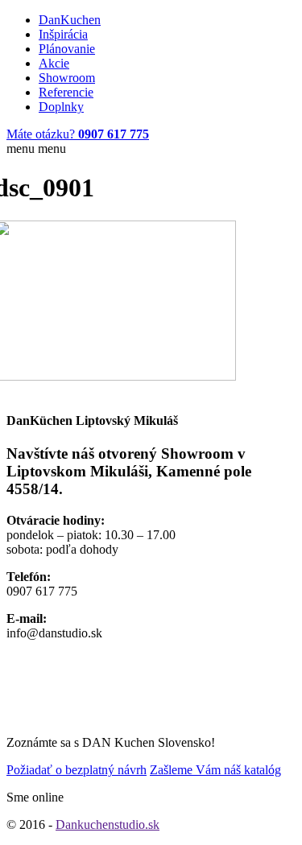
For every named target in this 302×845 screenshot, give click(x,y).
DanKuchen (70, 20)
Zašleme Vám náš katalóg (215, 770)
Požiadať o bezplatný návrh (76, 770)
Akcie (54, 63)
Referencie (66, 92)
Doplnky (61, 106)
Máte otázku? (77, 134)
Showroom (67, 77)
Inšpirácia (63, 34)
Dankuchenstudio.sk (107, 824)
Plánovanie (67, 49)
